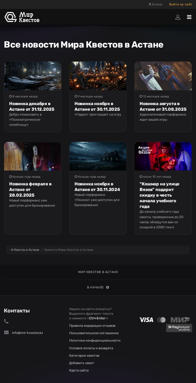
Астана (156, 4)
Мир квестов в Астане (98, 272)
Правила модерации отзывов (92, 326)
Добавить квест (81, 363)
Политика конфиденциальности (94, 340)
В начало (95, 287)
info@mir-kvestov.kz (27, 333)
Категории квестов (84, 355)
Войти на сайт (180, 4)
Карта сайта (79, 370)
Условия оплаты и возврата (91, 348)
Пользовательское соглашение (94, 333)
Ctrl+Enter (97, 318)
